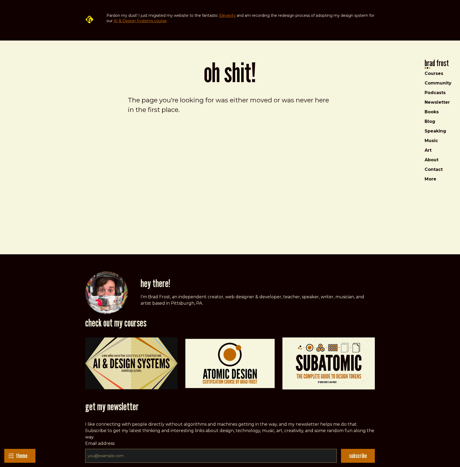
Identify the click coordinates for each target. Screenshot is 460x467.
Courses (434, 73)
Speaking (435, 131)
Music (431, 140)
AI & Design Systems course (140, 20)
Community (438, 83)
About (431, 159)
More (430, 179)
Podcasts (435, 92)
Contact (434, 169)
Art (428, 150)
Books (432, 111)
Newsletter (437, 102)
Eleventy (227, 15)
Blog (430, 121)
